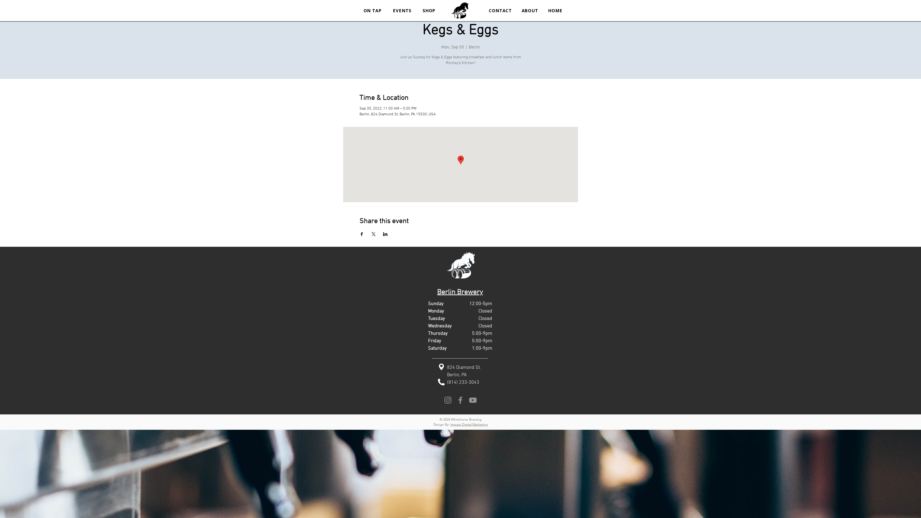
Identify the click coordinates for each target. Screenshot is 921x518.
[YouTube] (473, 400)
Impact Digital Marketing (469, 424)
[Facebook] (460, 400)
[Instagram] (448, 400)
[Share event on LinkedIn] (385, 234)
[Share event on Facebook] (362, 234)
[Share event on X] (373, 234)
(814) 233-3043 (463, 382)
